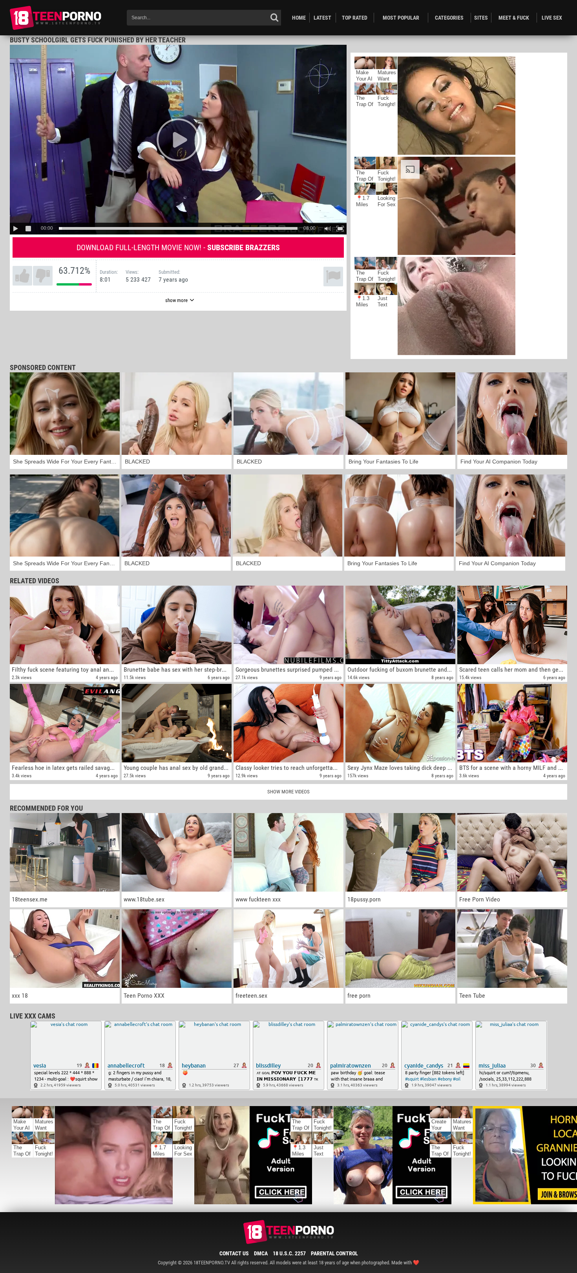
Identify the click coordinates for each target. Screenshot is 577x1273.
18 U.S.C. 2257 (289, 1253)
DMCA (261, 1253)
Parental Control (334, 1253)
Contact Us (234, 1253)
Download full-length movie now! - (178, 247)
